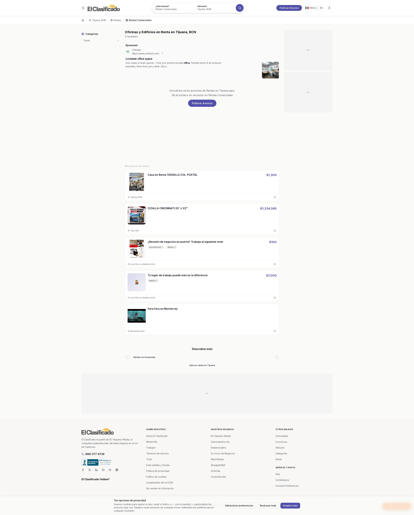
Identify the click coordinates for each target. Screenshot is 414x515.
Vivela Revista (218, 476)
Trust (149, 459)
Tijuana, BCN (99, 20)
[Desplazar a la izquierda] (127, 357)
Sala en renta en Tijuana (202, 365)
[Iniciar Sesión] (329, 8)
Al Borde (215, 471)
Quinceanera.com (220, 441)
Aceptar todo (290, 505)
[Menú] (83, 8)
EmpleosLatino (218, 447)
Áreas (279, 459)
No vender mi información (160, 488)
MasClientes (217, 459)
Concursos (281, 441)
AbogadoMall (218, 465)
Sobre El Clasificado (157, 436)
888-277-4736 (94, 454)
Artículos (280, 447)
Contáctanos (282, 480)
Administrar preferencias (239, 505)
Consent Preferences (287, 485)
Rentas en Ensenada (144, 357)
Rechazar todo (268, 505)
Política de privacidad (157, 471)
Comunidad (282, 436)
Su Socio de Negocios (223, 453)
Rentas (117, 20)
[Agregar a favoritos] (275, 197)
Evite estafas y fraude (157, 465)
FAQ (278, 474)
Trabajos (151, 447)
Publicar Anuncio (289, 7)
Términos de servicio (157, 453)
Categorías (281, 453)
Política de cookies (156, 476)
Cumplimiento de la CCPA (159, 482)
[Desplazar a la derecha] (276, 357)
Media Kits (151, 441)
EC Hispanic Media (221, 436)
